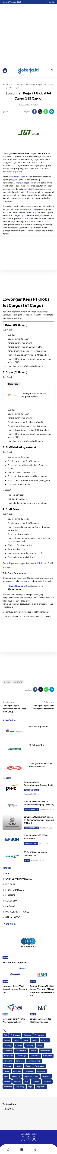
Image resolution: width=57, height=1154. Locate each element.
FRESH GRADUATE (31, 790)
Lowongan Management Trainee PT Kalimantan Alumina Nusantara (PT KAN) (39, 820)
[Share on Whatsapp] (45, 111)
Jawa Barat (8, 1056)
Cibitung (44, 1040)
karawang (8, 1061)
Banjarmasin (39, 1035)
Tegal (30, 1086)
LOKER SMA (11, 900)
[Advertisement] (28, 34)
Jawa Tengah (22, 1056)
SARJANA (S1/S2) (31, 843)
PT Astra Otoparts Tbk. (39, 726)
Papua (6, 1071)
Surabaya (8, 1086)
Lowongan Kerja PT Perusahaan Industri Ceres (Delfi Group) (14, 708)
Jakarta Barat (45, 1050)
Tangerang (20, 1086)
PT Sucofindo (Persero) (15, 962)
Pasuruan (17, 1071)
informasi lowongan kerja (25, 209)
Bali (5, 1035)
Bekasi (7, 682)
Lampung (20, 1061)
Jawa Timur (35, 1056)
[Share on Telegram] (51, 111)
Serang (7, 1081)
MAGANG (10, 906)
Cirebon (18, 1045)
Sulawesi (35, 1081)
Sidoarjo (17, 1081)
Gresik (40, 1045)
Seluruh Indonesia (31, 1076)
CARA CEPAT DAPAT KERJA (18, 878)
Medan (28, 1066)
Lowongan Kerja (34, 1061)
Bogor (34, 1040)
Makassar (8, 1066)
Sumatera (47, 1081)
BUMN (27, 860)
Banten (7, 1040)
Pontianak (41, 1071)
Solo (26, 1081)
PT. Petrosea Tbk (36, 745)
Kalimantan (47, 1056)
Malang (18, 1066)
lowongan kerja (18, 176)
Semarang (46, 1076)
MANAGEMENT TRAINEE (17, 911)
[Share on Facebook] (34, 111)
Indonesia (8, 1050)
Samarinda (16, 1076)
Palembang (39, 1066)
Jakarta (33, 1050)
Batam (16, 1040)
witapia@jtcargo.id (16, 586)
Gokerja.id (18, 183)
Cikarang (18, 682)
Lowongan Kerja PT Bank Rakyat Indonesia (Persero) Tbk (15, 989)
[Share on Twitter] (40, 111)
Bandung (27, 1035)
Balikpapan (15, 1035)
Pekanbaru (29, 1071)
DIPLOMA (10, 884)
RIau (6, 1076)
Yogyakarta (40, 1086)
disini (19, 612)
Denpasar (29, 1045)
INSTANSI (10, 895)
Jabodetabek (21, 1050)
